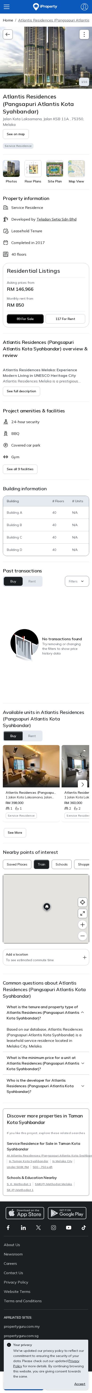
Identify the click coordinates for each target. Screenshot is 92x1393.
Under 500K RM (18, 1167)
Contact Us (13, 1272)
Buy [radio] (13, 736)
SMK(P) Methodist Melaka (53, 1184)
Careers (10, 1263)
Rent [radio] (32, 736)
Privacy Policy (16, 1282)
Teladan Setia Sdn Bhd (56, 219)
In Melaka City (62, 1161)
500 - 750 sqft (42, 1167)
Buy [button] (13, 581)
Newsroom (13, 1254)
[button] (16, 134)
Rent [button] (32, 581)
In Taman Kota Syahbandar (28, 1161)
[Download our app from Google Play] (67, 1213)
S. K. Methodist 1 (19, 1184)
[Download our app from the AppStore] (25, 1213)
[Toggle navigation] (84, 34)
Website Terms (17, 1291)
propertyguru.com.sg (21, 1335)
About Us (12, 1244)
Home (8, 20)
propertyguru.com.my (22, 1326)
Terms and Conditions (23, 1300)
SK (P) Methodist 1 (20, 1190)
